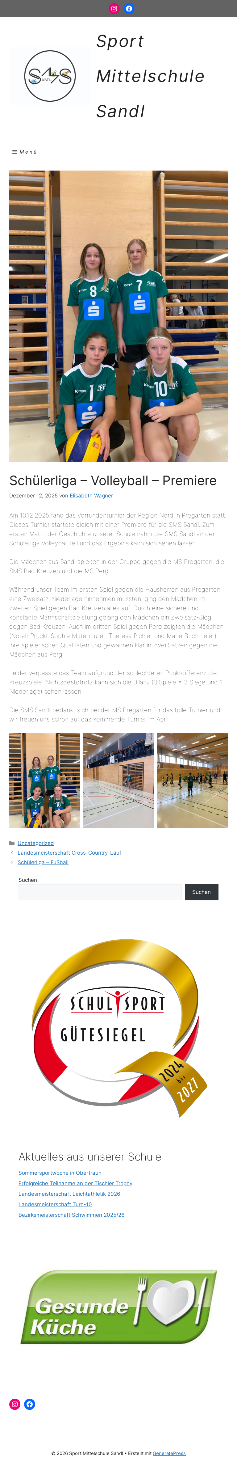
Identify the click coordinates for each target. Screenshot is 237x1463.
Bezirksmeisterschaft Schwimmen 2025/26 (72, 1215)
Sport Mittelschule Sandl (151, 76)
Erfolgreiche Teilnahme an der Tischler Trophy (75, 1183)
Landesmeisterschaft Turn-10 (55, 1204)
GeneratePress (169, 1453)
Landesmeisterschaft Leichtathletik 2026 (69, 1194)
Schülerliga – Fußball (43, 862)
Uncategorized (36, 843)
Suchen (28, 880)
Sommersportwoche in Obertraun (60, 1173)
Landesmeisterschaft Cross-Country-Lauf (69, 853)
